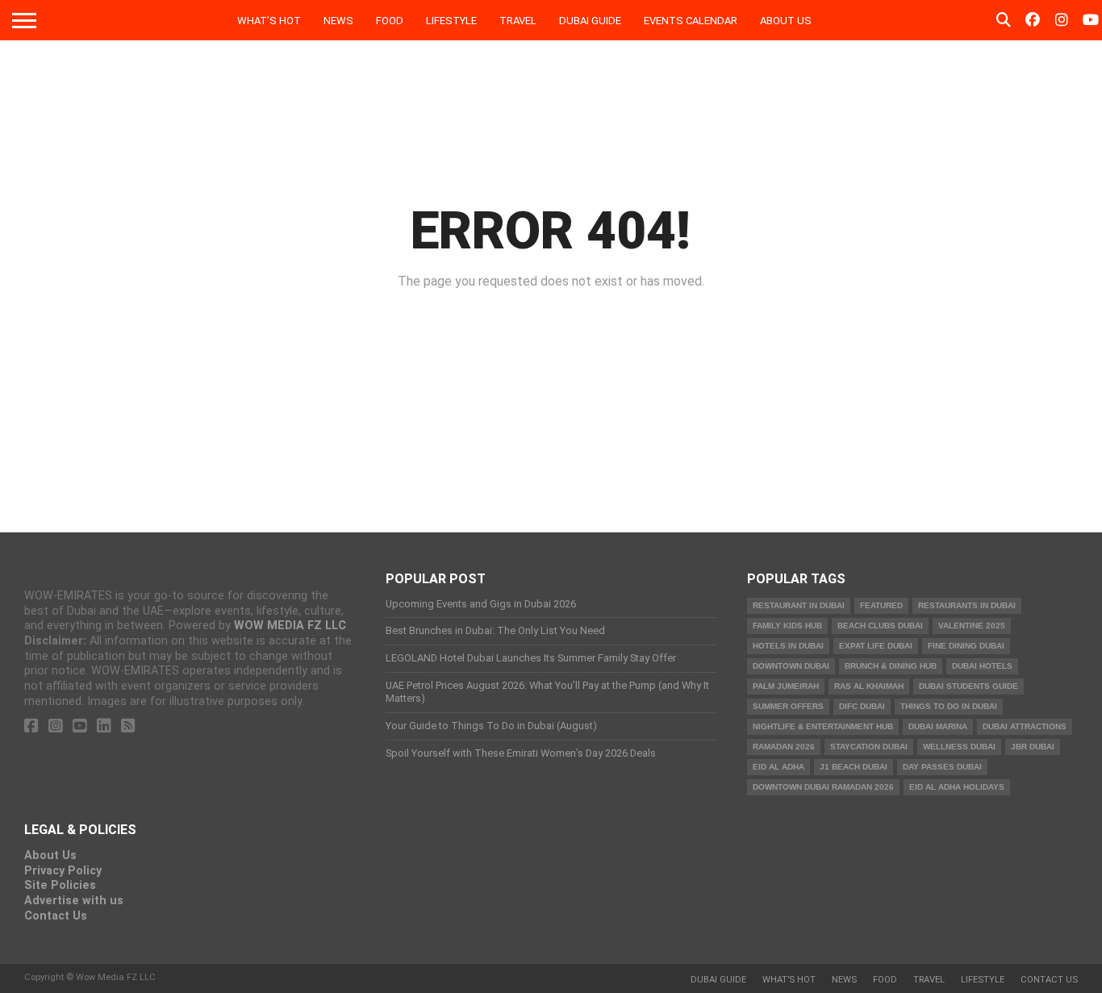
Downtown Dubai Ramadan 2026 (823, 786)
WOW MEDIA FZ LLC (290, 625)
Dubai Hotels (982, 665)
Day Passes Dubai (942, 766)
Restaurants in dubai (967, 605)
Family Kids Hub (787, 625)
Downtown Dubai (791, 665)
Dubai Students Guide (968, 686)
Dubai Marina (937, 726)
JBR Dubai (1032, 746)
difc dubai (862, 706)
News (338, 21)
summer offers (788, 706)
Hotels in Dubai (788, 645)
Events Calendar (690, 21)
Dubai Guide (590, 21)
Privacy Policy (63, 871)
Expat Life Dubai (875, 645)
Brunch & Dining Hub (891, 665)
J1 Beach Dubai (853, 766)
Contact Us (55, 916)
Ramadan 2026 (784, 746)
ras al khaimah (869, 686)
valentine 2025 (971, 625)
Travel (517, 21)
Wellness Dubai (959, 746)
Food (389, 21)
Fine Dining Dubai (966, 645)
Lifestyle (451, 21)
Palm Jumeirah (786, 686)
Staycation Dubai (869, 746)
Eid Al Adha (778, 766)
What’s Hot (269, 21)
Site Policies (60, 885)
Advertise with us (73, 900)
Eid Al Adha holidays (956, 786)
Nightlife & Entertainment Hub (823, 726)
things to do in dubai (948, 706)
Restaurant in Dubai (799, 605)
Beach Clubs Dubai (880, 625)
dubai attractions (1025, 726)
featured (881, 605)
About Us (786, 21)
